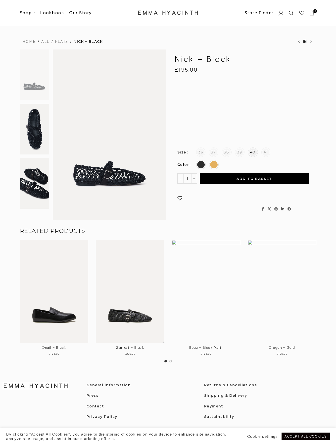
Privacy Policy (102, 416)
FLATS (61, 41)
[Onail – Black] (54, 291)
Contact (95, 406)
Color (183, 164)
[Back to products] (305, 42)
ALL (45, 41)
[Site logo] (168, 12)
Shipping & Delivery (225, 395)
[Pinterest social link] (276, 209)
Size (181, 152)
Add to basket (254, 179)
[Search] (291, 13)
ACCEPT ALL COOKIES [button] (306, 436)
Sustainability (219, 416)
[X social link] (269, 209)
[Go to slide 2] (170, 361)
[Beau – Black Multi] (206, 291)
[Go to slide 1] (165, 361)
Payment (213, 406)
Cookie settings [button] (262, 437)
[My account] (281, 13)
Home (29, 41)
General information (109, 385)
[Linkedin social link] (283, 209)
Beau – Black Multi (206, 348)
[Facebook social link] (263, 209)
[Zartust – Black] (130, 291)
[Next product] (311, 42)
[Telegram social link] (289, 209)
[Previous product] (299, 42)
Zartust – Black (130, 348)
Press (93, 395)
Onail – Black (54, 348)
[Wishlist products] (302, 13)
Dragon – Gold (282, 348)
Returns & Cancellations (230, 385)
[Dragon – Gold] (282, 291)
